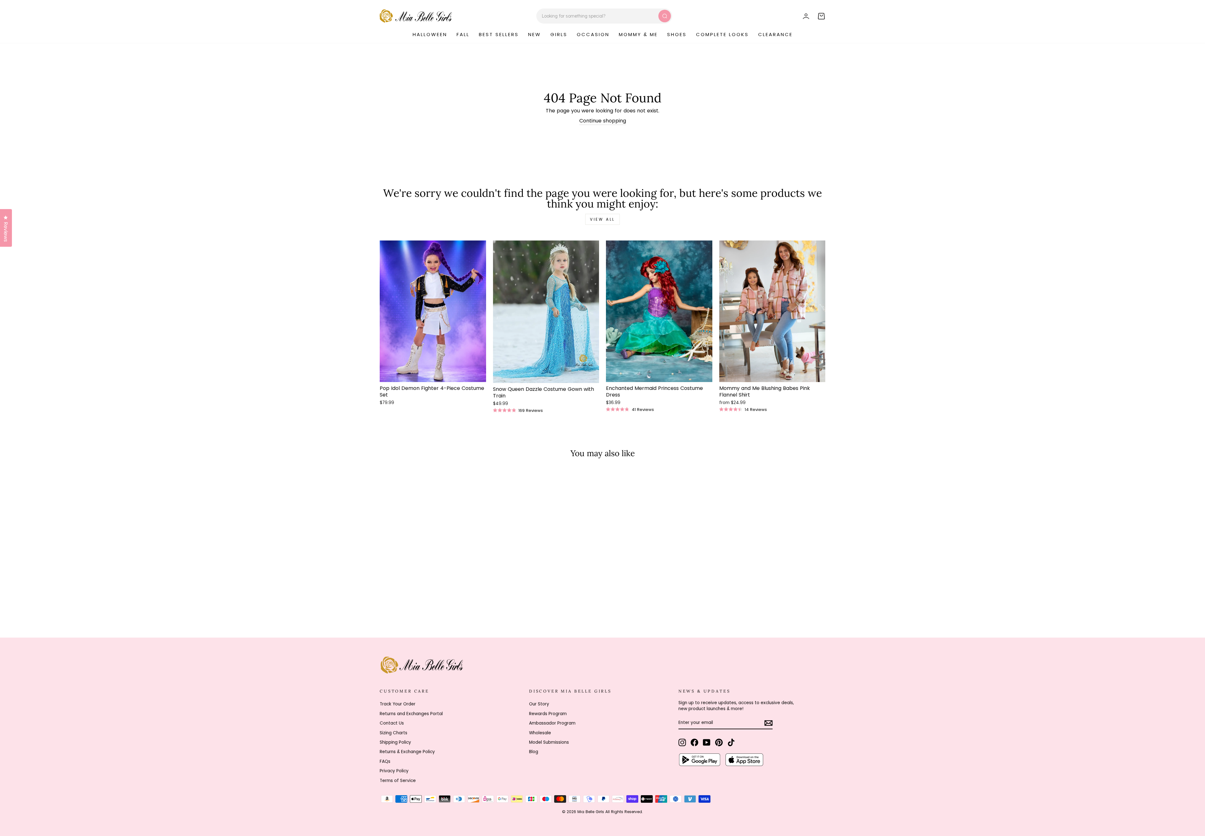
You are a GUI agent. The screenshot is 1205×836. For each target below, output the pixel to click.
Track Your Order (397, 704)
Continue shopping (602, 120)
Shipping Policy (395, 742)
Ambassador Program (552, 723)
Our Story (539, 704)
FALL (463, 34)
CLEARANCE (775, 34)
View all (602, 219)
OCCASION (593, 34)
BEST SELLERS (499, 34)
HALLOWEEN (430, 34)
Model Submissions (549, 742)
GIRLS (558, 34)
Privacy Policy (394, 771)
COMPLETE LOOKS (722, 34)
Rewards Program (548, 714)
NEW (534, 34)
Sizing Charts (393, 733)
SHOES (677, 34)
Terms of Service (398, 781)
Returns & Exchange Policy (407, 752)
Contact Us (392, 723)
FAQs (385, 761)
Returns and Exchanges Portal (411, 714)
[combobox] (604, 16)
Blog (533, 752)
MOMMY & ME (638, 34)
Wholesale (540, 733)
